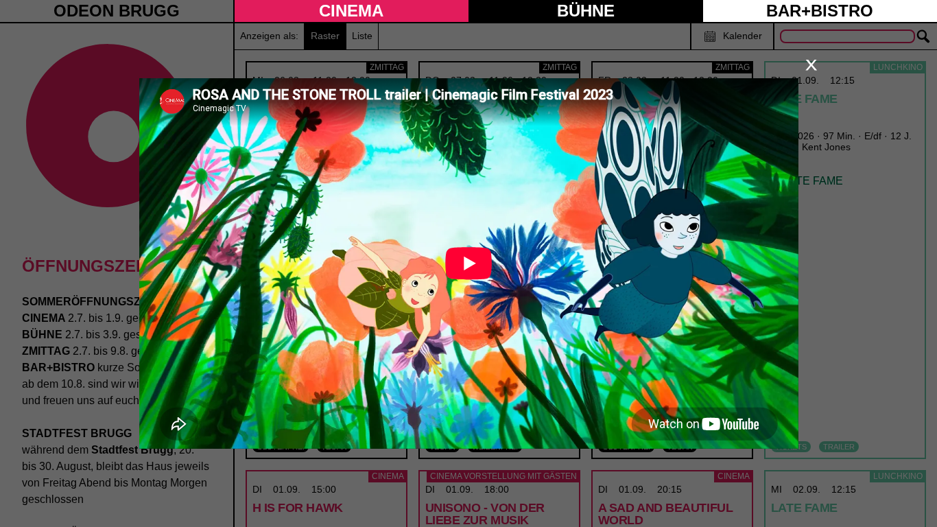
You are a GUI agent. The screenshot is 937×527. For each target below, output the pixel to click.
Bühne (586, 10)
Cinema (351, 10)
